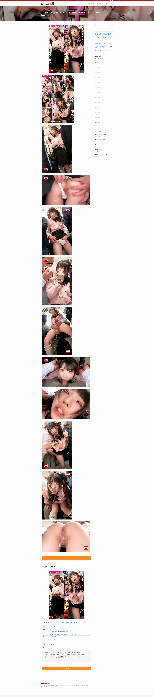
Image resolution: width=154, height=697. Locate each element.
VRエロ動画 (98, 131)
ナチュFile (52, 642)
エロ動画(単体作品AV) (50, 14)
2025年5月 (98, 102)
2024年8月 (98, 112)
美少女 (69, 634)
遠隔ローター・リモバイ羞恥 (101, 154)
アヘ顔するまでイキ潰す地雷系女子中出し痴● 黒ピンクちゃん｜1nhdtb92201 (66, 622)
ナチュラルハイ (53, 639)
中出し (58, 634)
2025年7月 (98, 97)
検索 (111, 25)
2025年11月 (98, 87)
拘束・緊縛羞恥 (99, 149)
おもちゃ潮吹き (99, 141)
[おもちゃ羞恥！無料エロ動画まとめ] (47, 3)
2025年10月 (98, 89)
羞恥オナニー (98, 151)
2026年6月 (98, 69)
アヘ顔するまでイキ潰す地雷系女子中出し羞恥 (60, 631)
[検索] (112, 0)
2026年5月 (98, 72)
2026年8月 (98, 64)
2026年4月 (98, 75)
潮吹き (65, 634)
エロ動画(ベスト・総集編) (101, 134)
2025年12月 (98, 84)
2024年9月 (98, 110)
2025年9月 (98, 92)
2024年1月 (98, 125)
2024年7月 (98, 115)
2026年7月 (98, 67)
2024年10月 (98, 107)
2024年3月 (98, 120)
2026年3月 (98, 77)
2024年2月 (98, 122)
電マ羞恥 (98, 156)
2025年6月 (98, 99)
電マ (62, 634)
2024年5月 (98, 117)
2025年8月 (98, 94)
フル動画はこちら (66, 558)
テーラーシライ (53, 636)
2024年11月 (98, 105)
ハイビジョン (53, 634)
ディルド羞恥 (98, 144)
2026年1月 (98, 82)
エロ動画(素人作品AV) (100, 139)
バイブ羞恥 (98, 146)
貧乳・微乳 (74, 634)
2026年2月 (98, 80)
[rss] (111, 0)
